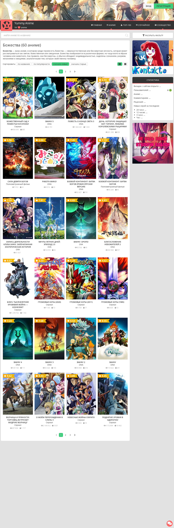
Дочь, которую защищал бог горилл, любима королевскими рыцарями (113, 124)
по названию (24, 64)
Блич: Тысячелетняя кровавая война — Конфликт (18, 304)
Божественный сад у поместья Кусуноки (18, 122)
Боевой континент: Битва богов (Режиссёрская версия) (81, 184)
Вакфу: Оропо (81, 241)
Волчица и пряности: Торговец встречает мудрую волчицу (17, 420)
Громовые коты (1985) (112, 302)
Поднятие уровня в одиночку (112, 418)
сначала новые (60, 64)
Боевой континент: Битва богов (113, 182)
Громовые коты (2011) (81, 302)
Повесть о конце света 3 (81, 121)
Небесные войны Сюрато (81, 417)
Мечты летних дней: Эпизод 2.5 (49, 243)
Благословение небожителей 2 (112, 243)
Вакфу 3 (49, 362)
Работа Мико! (49, 181)
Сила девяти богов (18, 181)
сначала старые (78, 64)
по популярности (42, 64)
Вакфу (112, 362)
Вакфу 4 (18, 362)
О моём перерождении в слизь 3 (49, 418)
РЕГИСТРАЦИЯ (163, 6)
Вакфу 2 (81, 362)
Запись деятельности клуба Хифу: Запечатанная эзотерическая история (18, 244)
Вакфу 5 (49, 121)
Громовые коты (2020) (49, 302)
